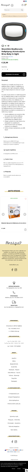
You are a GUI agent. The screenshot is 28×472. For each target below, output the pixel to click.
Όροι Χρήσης (14, 429)
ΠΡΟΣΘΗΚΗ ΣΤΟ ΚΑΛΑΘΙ (12, 74)
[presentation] (3, 214)
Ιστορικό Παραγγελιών (14, 397)
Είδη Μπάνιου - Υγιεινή (14, 372)
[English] (24, 1)
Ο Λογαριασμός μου (14, 393)
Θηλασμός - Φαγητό (14, 369)
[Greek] (26, 1)
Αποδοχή (19, 468)
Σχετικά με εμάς (14, 416)
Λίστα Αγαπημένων (14, 400)
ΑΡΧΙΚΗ (4, 14)
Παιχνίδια (14, 378)
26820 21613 (13, 141)
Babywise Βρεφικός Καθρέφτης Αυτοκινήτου (13, 223)
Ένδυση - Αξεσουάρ (14, 375)
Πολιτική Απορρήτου (14, 426)
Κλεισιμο (13, 468)
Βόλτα (14, 361)
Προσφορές (14, 381)
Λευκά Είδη (14, 367)
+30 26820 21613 (18, 297)
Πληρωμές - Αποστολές (14, 419)
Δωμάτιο (14, 358)
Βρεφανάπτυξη (14, 364)
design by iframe (14, 459)
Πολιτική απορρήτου (14, 466)
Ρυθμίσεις (24, 468)
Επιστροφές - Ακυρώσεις (14, 423)
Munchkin (11, 56)
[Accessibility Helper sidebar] (26, 470)
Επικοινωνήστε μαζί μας (14, 403)
